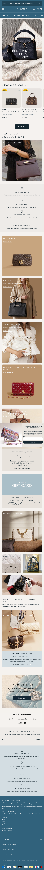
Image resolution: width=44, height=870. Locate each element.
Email (24, 436)
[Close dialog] (42, 424)
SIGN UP (33, 442)
